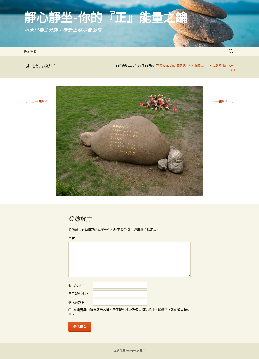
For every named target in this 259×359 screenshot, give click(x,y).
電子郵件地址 (79, 294)
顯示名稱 (75, 285)
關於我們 (30, 51)
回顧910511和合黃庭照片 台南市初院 (180, 65)
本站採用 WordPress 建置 (129, 351)
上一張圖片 (36, 101)
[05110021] (129, 141)
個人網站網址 (78, 302)
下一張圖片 (223, 101)
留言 (72, 238)
